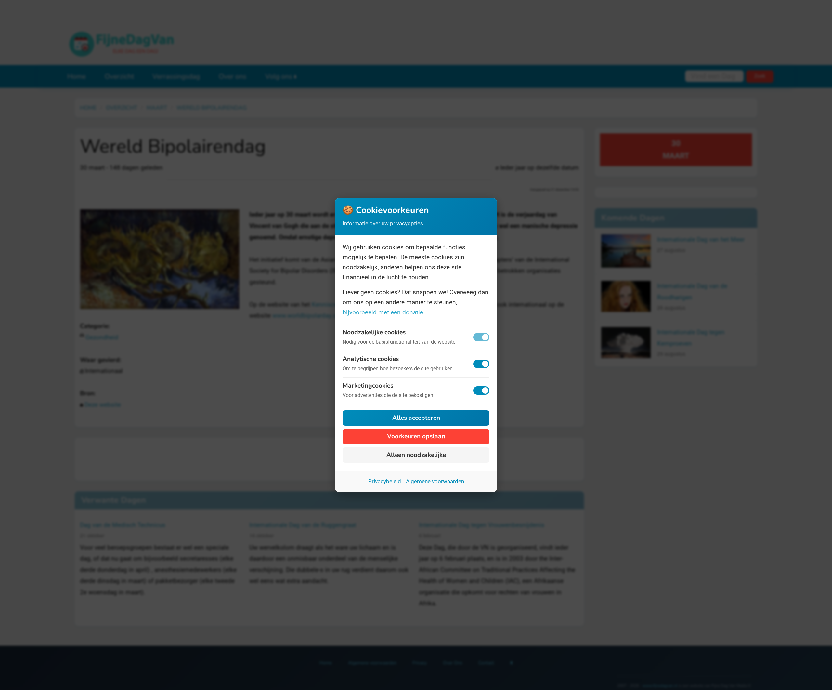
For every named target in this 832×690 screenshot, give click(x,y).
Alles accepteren (416, 418)
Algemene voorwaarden (435, 481)
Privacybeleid (384, 481)
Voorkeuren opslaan (416, 436)
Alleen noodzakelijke (416, 455)
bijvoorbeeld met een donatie (383, 312)
